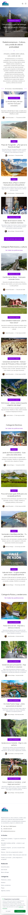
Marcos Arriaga (5, 872)
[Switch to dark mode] (22, 3)
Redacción (4, 863)
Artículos (4, 835)
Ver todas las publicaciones (14, 250)
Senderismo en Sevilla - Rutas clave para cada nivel (13, 855)
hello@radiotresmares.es (9, 831)
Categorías (4, 876)
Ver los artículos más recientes (14, 239)
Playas (14, 141)
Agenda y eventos (5, 890)
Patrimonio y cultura (14, 20)
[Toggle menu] (25, 3)
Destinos (14, 449)
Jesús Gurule (4, 869)
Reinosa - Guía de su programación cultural (11, 852)
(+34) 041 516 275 (7, 828)
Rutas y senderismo (14, 622)
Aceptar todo (20, 911)
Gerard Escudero (5, 867)
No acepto (8, 911)
